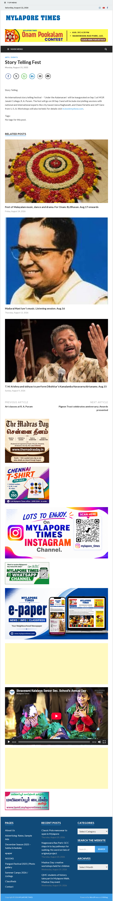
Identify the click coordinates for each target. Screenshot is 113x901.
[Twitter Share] (16, 76)
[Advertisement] (56, 663)
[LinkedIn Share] (32, 76)
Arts (7, 57)
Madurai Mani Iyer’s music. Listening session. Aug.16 (35, 308)
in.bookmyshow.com (72, 108)
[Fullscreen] (104, 741)
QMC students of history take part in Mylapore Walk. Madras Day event (55, 878)
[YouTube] (103, 7)
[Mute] (99, 741)
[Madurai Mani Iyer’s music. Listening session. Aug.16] (56, 305)
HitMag (105, 897)
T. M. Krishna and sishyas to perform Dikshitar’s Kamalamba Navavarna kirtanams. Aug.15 (56, 386)
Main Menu (17, 49)
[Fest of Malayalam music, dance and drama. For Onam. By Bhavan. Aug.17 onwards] (56, 203)
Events (14, 57)
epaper (8, 853)
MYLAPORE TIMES (26, 897)
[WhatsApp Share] (24, 76)
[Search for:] (93, 849)
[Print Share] (48, 76)
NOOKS (9, 858)
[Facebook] (107, 7)
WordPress (94, 897)
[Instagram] (99, 7)
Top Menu (12, 2)
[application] (56, 716)
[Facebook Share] (8, 76)
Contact (9, 886)
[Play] (8, 741)
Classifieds (10, 881)
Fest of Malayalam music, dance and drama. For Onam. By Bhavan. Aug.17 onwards (51, 207)
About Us (10, 830)
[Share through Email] (40, 76)
